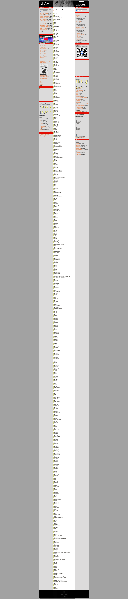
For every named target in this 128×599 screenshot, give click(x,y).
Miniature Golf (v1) (56, 365)
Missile (55, 383)
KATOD (77, 94)
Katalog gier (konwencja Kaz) (43, 103)
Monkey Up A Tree (56, 429)
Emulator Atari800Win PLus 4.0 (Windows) (45, 61)
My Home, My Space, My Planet (58, 565)
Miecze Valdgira (56, 300)
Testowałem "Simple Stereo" (79, 147)
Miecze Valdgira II (56, 301)
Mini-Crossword (56, 358)
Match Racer (56, 138)
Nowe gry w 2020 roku (43, 49)
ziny (82, 87)
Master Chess (56, 111)
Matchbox (55, 141)
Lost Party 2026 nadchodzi (43, 19)
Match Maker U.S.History (57, 135)
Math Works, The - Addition (58, 170)
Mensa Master (56, 247)
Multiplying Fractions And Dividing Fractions (60, 538)
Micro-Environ (56, 282)
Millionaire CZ (56, 316)
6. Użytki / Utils (78, 36)
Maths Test (55, 182)
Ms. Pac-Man (56, 524)
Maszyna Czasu (56, 127)
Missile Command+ (56, 389)
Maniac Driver (56, 76)
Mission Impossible (57, 397)
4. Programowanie (78, 121)
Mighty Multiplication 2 (57, 305)
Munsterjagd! (56, 550)
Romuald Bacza (78, 95)
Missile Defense (56, 390)
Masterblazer (56, 117)
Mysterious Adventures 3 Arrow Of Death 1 (60, 578)
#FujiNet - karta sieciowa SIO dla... (80, 20)
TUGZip (83, 88)
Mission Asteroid (56, 396)
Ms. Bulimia (55, 523)
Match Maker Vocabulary (57, 136)
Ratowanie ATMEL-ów (78, 145)
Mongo (55, 425)
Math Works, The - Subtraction (58, 171)
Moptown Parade (56, 474)
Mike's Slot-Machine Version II (58, 308)
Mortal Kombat (56, 482)
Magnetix (55, 58)
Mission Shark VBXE (57, 401)
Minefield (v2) (56, 337)
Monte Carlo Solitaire (57, 449)
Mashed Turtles (56, 108)
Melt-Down (55, 236)
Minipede (55, 373)
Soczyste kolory (78, 152)
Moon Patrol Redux (56, 464)
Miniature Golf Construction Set (58, 368)
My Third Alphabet (56, 569)
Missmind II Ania (56, 405)
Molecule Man (56, 415)
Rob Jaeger (77, 98)
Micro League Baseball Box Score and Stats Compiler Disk (62, 276)
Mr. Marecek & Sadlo (57, 514)
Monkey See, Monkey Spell (57, 428)
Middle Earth (56, 293)
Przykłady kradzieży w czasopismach (80, 16)
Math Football (56, 156)
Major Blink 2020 (56, 65)
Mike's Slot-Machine (57, 307)
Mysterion (55, 574)
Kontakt (41, 85)
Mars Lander (56, 104)
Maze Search (56, 213)
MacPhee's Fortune (56, 26)
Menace (55, 245)
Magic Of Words (56, 51)
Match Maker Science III (57, 133)
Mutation (55, 563)
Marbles (55, 89)
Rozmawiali (77, 89)
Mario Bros (41, 121)
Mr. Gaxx (55, 511)
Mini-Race (55, 362)
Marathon (55, 85)
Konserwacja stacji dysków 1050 (44, 48)
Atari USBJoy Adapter (78, 106)
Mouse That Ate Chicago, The (58, 499)
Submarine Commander (43, 118)
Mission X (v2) (56, 403)
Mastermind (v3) (56, 122)
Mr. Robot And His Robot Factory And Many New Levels (61, 518)
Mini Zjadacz (56, 356)
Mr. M (55, 513)
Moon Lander (56, 458)
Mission (55, 394)
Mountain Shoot (56, 493)
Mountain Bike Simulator (57, 491)
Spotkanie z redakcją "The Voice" (44, 21)
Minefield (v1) (56, 336)
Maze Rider (55, 212)
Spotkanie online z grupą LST (43, 28)
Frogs (40, 119)
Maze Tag (55, 214)
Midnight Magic (56, 295)
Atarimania (41, 82)
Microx (55, 290)
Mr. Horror (55, 512)
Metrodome (55, 269)
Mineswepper (56, 347)
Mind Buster (56, 324)
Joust (40, 120)
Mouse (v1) (55, 495)
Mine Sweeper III (56, 335)
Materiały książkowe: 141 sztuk (44, 76)
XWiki (40, 81)
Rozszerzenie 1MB (78, 148)
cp (87, 80)
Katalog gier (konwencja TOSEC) (44, 114)
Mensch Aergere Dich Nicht (58, 248)
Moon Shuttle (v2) (56, 467)
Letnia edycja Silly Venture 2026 (44, 13)
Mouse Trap (55, 500)
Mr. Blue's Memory (56, 507)
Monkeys (55, 431)
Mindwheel (55, 329)
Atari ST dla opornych (42, 55)
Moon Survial (56, 468)
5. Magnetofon (78, 122)
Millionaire (55, 315)
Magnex (55, 60)
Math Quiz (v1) (56, 164)
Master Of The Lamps (57, 115)
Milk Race (55, 312)
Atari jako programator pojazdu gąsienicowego (81, 141)
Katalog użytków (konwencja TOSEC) (80, 136)
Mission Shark (56, 400)
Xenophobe (41, 122)
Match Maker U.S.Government (58, 134)
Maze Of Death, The (57, 210)
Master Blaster (56, 110)
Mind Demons (56, 325)
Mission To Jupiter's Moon (57, 402)
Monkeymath (56, 430)
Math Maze (55, 161)
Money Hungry (56, 422)
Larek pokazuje (42, 51)
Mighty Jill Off (56, 304)
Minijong (55, 370)
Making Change (56, 67)
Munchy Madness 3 (56, 546)
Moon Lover (56, 460)
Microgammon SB (56, 287)
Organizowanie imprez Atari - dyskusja (44, 134)
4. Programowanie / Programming (80, 35)
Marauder (55, 87)
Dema (82, 10)
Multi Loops (56, 531)
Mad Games (56, 27)
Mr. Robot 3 (55, 516)
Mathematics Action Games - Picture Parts (60, 175)
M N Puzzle (55, 13)
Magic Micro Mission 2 (57, 50)
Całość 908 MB (78, 135)
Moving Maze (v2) (56, 503)
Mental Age (55, 249)
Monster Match (56, 440)
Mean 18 (55, 220)
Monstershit (56, 444)
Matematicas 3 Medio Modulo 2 (58, 146)
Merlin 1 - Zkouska (56, 252)
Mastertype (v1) (56, 126)
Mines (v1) (55, 342)
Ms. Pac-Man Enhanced (57, 525)
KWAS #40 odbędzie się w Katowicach (44, 30)
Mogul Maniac (56, 411)
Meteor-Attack (56, 265)
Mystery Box (56, 583)
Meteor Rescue (56, 263)
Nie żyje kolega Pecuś (42, 17)
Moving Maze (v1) (56, 502)
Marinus (55, 90)
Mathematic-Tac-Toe (57, 173)
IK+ (76, 26)
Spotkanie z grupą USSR (43, 23)
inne (46, 112)
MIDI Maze (55, 22)
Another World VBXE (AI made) (80, 14)
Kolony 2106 (41, 123)
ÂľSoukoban (56, 588)
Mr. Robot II (55, 519)
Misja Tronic (56, 382)
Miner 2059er (56, 340)
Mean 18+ (55, 221)
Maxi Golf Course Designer (57, 192)
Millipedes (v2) (56, 322)
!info (82, 82)
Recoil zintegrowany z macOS (43, 29)
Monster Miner (56, 442)
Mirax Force (55, 380)
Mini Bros (55, 349)
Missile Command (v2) (57, 387)
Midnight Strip (56, 296)
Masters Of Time (56, 124)
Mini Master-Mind (56, 354)
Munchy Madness (56, 544)
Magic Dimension (56, 46)
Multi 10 (55, 530)
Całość (78, 88)
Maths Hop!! (56, 181)
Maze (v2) (55, 198)
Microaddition (56, 284)
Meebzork (55, 226)
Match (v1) (55, 128)
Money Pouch (56, 423)
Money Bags (56, 421)
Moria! (55, 478)
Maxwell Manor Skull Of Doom (58, 196)
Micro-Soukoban (56, 283)
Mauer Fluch (56, 188)
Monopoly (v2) (56, 433)
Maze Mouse (56, 207)
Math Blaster (56, 152)
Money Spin (56, 424)
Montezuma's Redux (57, 453)
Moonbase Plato (56, 470)
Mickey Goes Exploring (57, 272)
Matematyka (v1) (56, 148)
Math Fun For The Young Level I (58, 157)
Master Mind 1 (56, 114)
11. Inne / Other (78, 39)
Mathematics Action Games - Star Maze (59, 177)
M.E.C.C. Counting (56, 16)
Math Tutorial (56, 167)
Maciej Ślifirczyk (78, 100)
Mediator (55, 224)
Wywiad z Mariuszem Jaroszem (80, 90)
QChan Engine (42, 57)
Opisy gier (41, 117)
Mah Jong (55, 61)
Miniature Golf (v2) (56, 366)
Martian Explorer (56, 106)
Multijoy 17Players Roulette (58, 535)
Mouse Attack (56, 497)
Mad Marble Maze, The (57, 30)
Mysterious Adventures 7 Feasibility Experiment (60, 581)
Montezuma (56, 450)
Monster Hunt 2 (56, 439)
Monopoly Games (56, 435)
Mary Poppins (56, 107)
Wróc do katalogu (56, 10)
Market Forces (56, 100)
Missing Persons (56, 393)
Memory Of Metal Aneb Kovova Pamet (59, 244)
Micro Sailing (56, 279)
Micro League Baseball (57, 275)
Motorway (55, 489)
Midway (55, 297)
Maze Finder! (56, 201)
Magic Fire (55, 48)
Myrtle (55, 572)
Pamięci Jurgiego (42, 14)
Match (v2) (55, 129)
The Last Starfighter (42, 126)
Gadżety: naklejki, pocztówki (79, 108)
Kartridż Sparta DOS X (43, 47)
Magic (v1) (55, 41)
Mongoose (55, 426)
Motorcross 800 (56, 485)
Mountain (55, 490)
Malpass (55, 69)
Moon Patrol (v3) (56, 463)
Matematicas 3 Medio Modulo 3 (58, 147)
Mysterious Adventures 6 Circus (58, 580)
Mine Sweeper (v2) (56, 333)
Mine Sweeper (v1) (56, 332)
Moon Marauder (56, 461)
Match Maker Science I (57, 131)
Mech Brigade (56, 223)
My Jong (55, 567)
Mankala (55, 82)
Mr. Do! (55, 509)
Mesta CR (55, 256)
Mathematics (56, 174)
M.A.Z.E (55, 15)
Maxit (55, 194)
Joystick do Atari (78, 146)
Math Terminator (56, 166)
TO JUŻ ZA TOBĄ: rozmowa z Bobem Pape (81, 97)
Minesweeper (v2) (56, 346)
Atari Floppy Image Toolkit (43, 27)
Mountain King (56, 492)
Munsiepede (56, 548)
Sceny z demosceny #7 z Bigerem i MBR (45, 26)
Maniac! (55, 80)
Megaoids (55, 233)
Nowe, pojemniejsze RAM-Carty (80, 105)
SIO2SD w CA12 (78, 144)
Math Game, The (56, 159)
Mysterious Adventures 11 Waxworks (59, 576)
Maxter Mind (56, 195)
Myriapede (55, 571)
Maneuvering (56, 75)
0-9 (40, 106)
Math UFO (55, 168)
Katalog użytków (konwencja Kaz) (80, 114)
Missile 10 (55, 384)
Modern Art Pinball (56, 410)
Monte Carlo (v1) (56, 446)
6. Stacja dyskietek (79, 123)
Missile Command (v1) (57, 386)
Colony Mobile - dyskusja (43, 135)
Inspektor (41, 129)
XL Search (41, 84)
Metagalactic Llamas (57, 259)
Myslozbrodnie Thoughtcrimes (58, 573)
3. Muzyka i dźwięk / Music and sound (80, 34)
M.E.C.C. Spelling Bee (57, 19)
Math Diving (56, 154)
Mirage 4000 (56, 379)
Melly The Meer (56, 235)
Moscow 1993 (56, 483)
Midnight (55, 294)
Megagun (55, 231)
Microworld (55, 289)
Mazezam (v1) (56, 217)
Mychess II (55, 570)
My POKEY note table (78, 21)
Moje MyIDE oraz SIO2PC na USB (80, 149)
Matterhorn (55, 187)
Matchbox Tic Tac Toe (57, 142)
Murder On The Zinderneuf (57, 551)
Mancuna (55, 73)
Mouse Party (56, 498)
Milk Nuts (55, 311)
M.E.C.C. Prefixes (56, 18)
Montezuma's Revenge (57, 454)
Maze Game (55, 202)
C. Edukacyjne (78, 129)
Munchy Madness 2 (56, 545)
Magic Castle (56, 45)
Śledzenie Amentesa (78, 96)
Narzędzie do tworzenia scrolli (43, 46)
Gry (77, 10)
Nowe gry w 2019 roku (43, 50)
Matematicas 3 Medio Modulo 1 (58, 145)
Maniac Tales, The (56, 79)
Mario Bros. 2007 (56, 93)
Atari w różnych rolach (78, 153)
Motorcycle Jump (56, 486)
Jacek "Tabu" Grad (78, 99)
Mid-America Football (57, 291)
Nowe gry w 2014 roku (43, 56)
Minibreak (55, 369)
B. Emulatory (78, 128)
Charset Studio (78, 15)
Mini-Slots (55, 363)
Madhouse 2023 (56, 36)
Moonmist (55, 471)
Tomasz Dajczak (78, 91)
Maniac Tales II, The (57, 78)
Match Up (55, 139)
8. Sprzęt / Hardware (78, 37)
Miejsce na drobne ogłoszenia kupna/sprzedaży (82, 109)
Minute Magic (56, 376)
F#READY (77, 93)
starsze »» (51, 131)
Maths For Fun (56, 180)
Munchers (55, 541)
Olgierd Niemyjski (78, 102)
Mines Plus (55, 344)
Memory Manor (56, 241)
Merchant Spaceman (57, 251)
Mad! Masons (56, 32)
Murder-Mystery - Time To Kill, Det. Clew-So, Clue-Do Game (62, 552)
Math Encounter (56, 155)
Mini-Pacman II (56, 361)
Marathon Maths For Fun (57, 86)
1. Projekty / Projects (78, 33)
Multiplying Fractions (57, 537)
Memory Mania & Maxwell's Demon (59, 240)
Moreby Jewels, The (57, 477)
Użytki (80, 10)
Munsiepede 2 (56, 549)
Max (54, 189)
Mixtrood (55, 409)
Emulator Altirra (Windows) (43, 62)
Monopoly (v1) (56, 432)
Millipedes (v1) (56, 321)
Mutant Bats (56, 562)
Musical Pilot (56, 560)
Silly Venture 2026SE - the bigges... (80, 27)
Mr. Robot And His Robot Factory (58, 517)
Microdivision (56, 286)
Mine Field (55, 330)
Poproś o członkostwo (83, 5)
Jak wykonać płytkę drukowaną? (80, 150)
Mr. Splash (55, 520)
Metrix (55, 268)
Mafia (55, 37)
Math (55, 150)
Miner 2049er (56, 339)
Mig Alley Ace (56, 303)
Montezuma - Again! (57, 451)
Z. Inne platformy (78, 134)
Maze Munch (56, 208)
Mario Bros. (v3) (56, 92)
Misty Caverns (56, 408)
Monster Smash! (56, 443)
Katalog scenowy (78, 79)
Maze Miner (55, 206)
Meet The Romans (56, 227)
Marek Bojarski (78, 101)
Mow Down (55, 504)
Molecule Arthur (56, 414)
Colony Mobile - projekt (42, 136)
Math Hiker (55, 160)
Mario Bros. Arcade (56, 94)
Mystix (55, 585)
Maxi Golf (55, 191)
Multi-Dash (55, 534)
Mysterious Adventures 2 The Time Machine (60, 577)
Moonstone (55, 472)
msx (85, 83)
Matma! (55, 184)
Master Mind (56, 113)
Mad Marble (55, 29)
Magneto (55, 59)
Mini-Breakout (56, 357)
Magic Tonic (56, 53)
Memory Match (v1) (56, 242)
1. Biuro (77, 117)
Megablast (55, 230)
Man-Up (55, 71)
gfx (87, 81)
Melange (55, 234)
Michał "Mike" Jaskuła (78, 92)
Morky (55, 479)
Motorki (55, 488)
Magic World (56, 54)
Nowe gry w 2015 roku (43, 53)
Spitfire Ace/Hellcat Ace (43, 124)
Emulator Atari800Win (42, 60)
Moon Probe (56, 465)
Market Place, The (56, 101)
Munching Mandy (56, 542)
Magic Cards (56, 43)
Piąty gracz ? (77, 22)
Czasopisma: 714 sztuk (43, 75)
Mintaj (55, 375)
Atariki (40, 80)
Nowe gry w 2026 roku (43, 45)
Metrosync (55, 270)
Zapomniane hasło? (78, 5)
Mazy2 (55, 219)
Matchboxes (56, 143)
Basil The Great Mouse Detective (44, 127)
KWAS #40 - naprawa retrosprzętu (44, 25)
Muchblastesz (56, 527)
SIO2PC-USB (77, 143)
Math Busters (56, 153)
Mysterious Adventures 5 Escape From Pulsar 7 (60, 579)
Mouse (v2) (55, 496)
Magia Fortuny (56, 39)
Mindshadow (56, 328)
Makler (55, 68)
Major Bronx (56, 66)
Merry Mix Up (56, 254)
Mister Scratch (56, 407)
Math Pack (55, 163)
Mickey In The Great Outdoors (58, 274)
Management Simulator (57, 72)
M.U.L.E (55, 20)
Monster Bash (56, 437)
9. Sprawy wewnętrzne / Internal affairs (80, 38)
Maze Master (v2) (56, 205)
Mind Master (56, 326)
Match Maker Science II (57, 132)
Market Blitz (56, 99)
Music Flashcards (56, 556)
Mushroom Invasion (57, 555)
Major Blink (55, 64)
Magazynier (55, 38)
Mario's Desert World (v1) (57, 97)
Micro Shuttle (56, 280)
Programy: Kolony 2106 (79, 107)
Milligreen (55, 314)
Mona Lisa (55, 417)
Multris (55, 539)
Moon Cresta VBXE (56, 457)
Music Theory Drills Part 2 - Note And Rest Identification (61, 558)
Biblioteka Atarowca (42, 63)
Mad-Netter (55, 34)
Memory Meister (56, 243)
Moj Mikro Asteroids (57, 412)
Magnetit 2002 (56, 57)
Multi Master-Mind (56, 532)
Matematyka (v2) (56, 149)
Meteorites (55, 266)
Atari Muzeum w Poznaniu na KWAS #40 (45, 16)
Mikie (55, 309)
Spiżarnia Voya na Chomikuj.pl (43, 78)
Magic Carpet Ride (56, 44)
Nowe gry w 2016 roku (43, 52)
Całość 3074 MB (43, 113)
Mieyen (55, 302)
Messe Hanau (56, 255)
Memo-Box (55, 238)
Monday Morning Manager (57, 419)
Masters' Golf (56, 125)
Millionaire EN (56, 318)
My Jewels (55, 566)
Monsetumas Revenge (57, 436)
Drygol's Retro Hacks (42, 83)
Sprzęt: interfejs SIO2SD (79, 111)
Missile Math (56, 391)
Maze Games (56, 203)
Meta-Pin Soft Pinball (57, 258)
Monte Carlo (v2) (56, 447)
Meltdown (55, 237)
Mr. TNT (55, 521)
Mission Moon (56, 398)
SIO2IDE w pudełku (78, 154)
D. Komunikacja (78, 130)
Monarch (55, 418)
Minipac (55, 372)
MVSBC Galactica (56, 25)
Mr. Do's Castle (56, 510)
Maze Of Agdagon (56, 209)
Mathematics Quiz (56, 178)
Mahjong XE (56, 62)
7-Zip (81, 88)
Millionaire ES (56, 319)
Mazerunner (56, 215)
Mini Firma (55, 351)
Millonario (55, 323)
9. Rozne (77, 127)
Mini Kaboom (56, 353)
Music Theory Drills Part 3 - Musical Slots (59, 559)
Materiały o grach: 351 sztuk (43, 77)
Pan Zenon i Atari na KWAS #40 (44, 20)
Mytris (55, 587)
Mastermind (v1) (56, 120)
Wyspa (41, 125)
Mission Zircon (56, 404)
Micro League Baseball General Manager (59, 277)
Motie (55, 484)
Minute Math (56, 377)
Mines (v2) (55, 343)
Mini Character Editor (57, 350)
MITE (55, 23)
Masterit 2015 (56, 118)
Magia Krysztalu (56, 40)
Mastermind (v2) (56, 121)
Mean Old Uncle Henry (57, 222)
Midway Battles (56, 298)
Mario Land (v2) (56, 96)
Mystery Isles (56, 584)
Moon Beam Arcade (57, 456)
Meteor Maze (56, 262)
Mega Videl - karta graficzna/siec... (80, 28)
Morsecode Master (56, 481)
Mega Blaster (56, 228)
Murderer (55, 553)
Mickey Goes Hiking (57, 273)
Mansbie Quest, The (57, 83)
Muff (55, 528)
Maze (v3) (55, 199)
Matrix (55, 185)
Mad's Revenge (56, 33)
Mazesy (55, 216)
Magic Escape (56, 47)
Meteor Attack (56, 261)
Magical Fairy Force (57, 55)
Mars (55, 103)
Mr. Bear (55, 506)
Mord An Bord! (56, 475)
